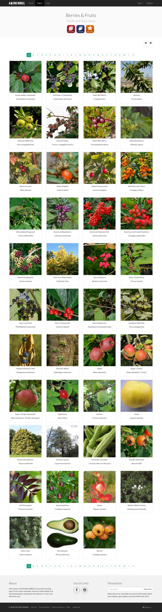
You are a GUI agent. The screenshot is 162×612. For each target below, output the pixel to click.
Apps (48, 3)
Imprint (34, 607)
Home (31, 3)
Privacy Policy (44, 607)
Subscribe (147, 589)
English (147, 607)
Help (68, 607)
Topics (39, 3)
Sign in (140, 3)
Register (150, 3)
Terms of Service (58, 607)
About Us (76, 607)
